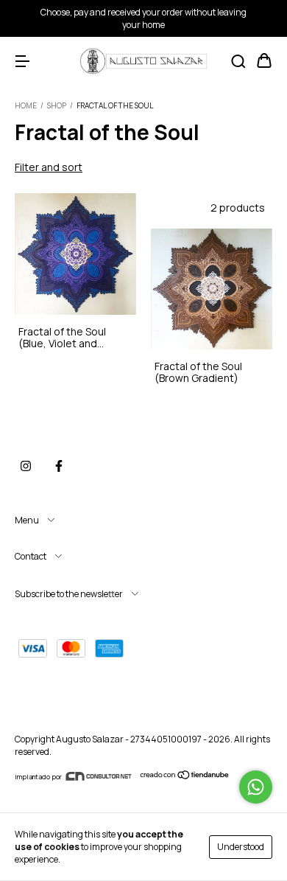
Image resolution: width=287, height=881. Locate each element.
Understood (240, 846)
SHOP (56, 105)
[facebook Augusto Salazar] (59, 466)
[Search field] (238, 62)
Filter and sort (48, 167)
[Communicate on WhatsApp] (255, 787)
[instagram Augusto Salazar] (26, 466)
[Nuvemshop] (185, 776)
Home (26, 105)
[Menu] (22, 62)
